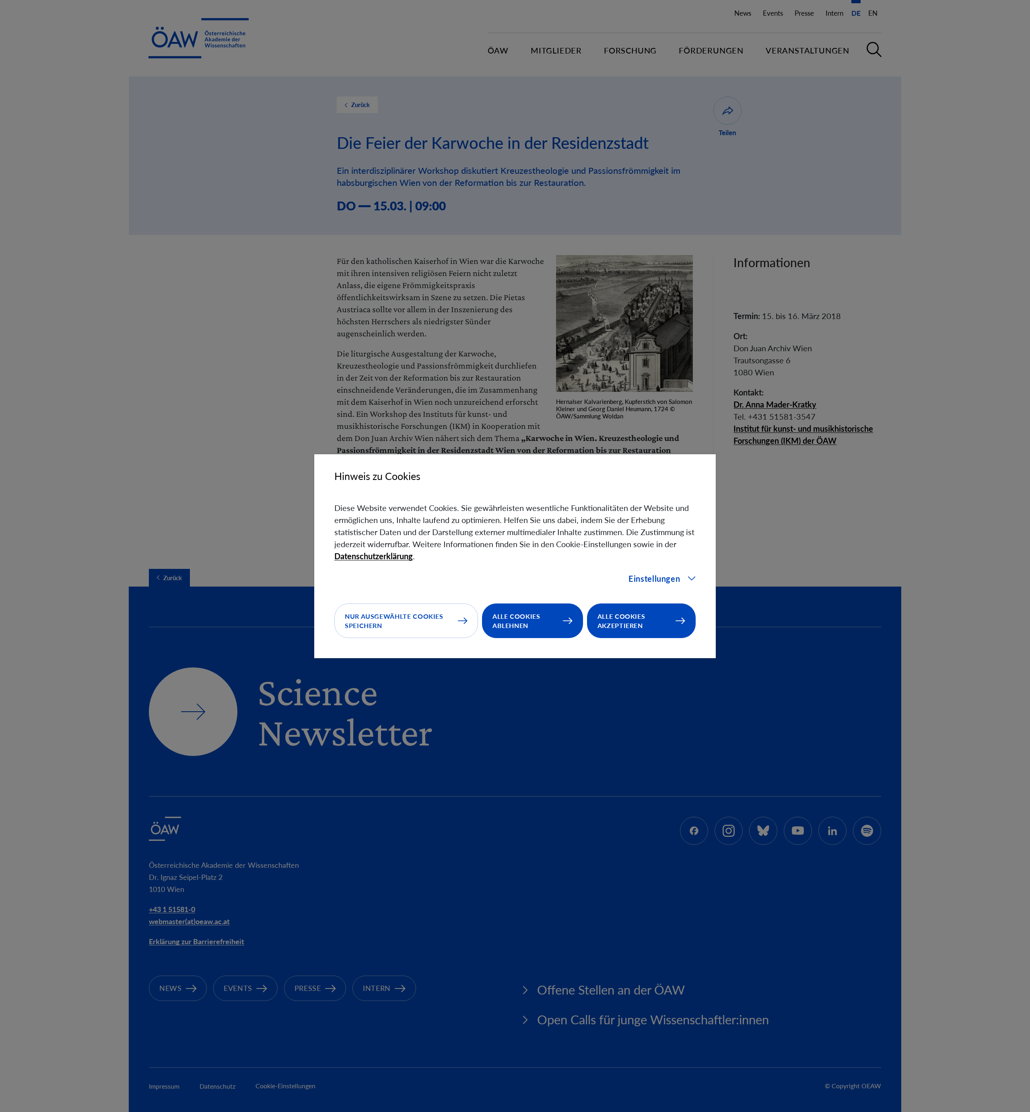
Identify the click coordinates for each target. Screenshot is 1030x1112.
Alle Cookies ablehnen (516, 620)
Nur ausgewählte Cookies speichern (394, 620)
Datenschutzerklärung (373, 556)
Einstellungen (654, 578)
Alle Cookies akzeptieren (621, 620)
